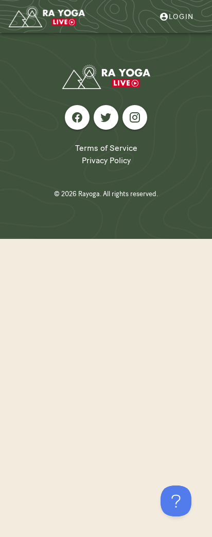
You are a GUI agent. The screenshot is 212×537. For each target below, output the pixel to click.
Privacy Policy (106, 160)
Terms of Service (106, 148)
